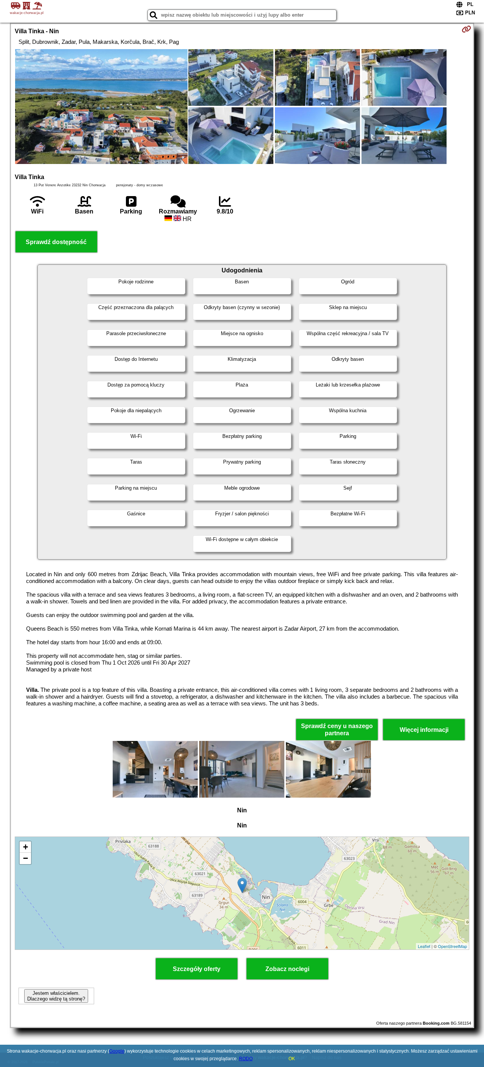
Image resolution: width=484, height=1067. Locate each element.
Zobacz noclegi (287, 969)
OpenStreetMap (452, 946)
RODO (246, 1058)
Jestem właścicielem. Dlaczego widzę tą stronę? (56, 996)
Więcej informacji (424, 730)
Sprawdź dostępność (56, 242)
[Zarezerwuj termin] (466, 29)
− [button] (25, 858)
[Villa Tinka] (101, 107)
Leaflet (424, 946)
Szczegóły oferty (196, 969)
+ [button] (25, 847)
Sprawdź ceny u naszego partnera (337, 729)
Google (116, 1051)
